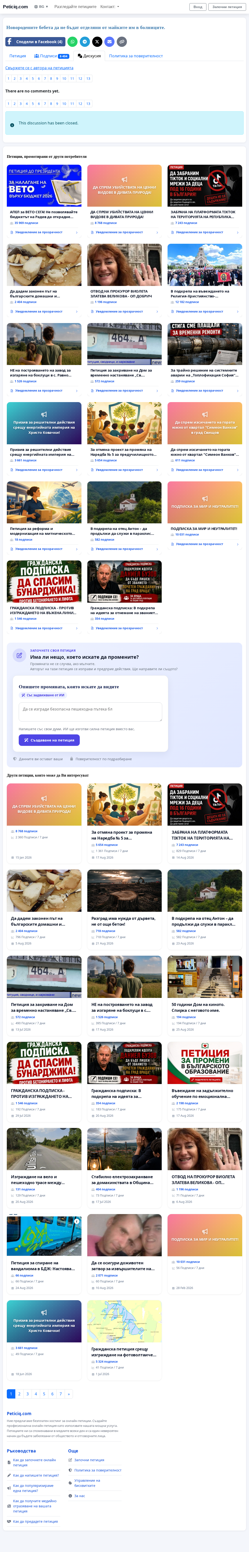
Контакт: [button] (108, 7)
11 (72, 78)
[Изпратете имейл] (109, 42)
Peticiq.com (15, 6)
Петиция (17, 56)
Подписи (53, 56)
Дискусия (91, 56)
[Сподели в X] (97, 42)
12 (80, 78)
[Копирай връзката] (122, 42)
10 (64, 78)
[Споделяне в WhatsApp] (72, 42)
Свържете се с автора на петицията (39, 68)
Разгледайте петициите (75, 7)
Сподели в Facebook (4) (39, 41)
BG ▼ (44, 7)
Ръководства (21, 1451)
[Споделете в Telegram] (85, 42)
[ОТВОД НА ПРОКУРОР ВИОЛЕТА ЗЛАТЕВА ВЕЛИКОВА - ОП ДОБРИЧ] (124, 280)
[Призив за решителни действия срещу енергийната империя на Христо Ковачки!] (44, 438)
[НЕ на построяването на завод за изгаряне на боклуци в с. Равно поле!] (44, 359)
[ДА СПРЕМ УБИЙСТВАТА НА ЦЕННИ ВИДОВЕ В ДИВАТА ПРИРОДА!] (124, 201)
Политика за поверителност (136, 56)
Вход (198, 7)
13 (88, 78)
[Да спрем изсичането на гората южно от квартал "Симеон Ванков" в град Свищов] (205, 438)
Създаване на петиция (52, 740)
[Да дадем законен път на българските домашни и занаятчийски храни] (44, 280)
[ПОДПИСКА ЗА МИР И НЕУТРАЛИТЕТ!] (205, 515)
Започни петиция (227, 7)
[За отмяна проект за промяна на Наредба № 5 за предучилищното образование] (124, 439)
